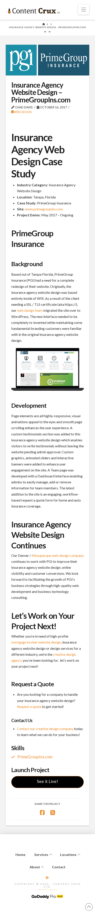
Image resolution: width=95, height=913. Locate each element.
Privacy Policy (47, 889)
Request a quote (29, 706)
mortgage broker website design (36, 642)
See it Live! (47, 781)
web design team (30, 310)
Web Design (22, 112)
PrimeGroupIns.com (34, 756)
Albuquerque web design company (58, 555)
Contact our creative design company (45, 729)
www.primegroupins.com (44, 209)
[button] (83, 9)
